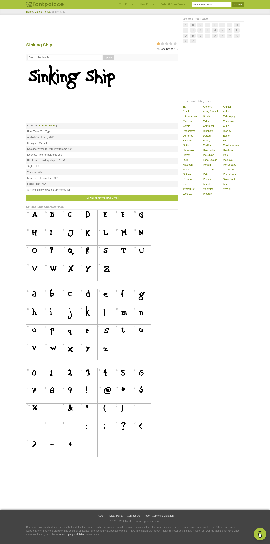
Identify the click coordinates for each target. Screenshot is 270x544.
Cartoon (187, 121)
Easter (226, 135)
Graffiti (207, 145)
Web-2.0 (187, 193)
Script (206, 184)
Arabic (186, 111)
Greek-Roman (231, 145)
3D (184, 106)
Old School (229, 169)
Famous (187, 140)
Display (227, 130)
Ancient (207, 106)
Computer (208, 126)
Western (207, 193)
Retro (206, 174)
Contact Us (133, 515)
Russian (207, 179)
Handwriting (209, 150)
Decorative (189, 130)
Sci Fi (186, 184)
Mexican (188, 164)
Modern (207, 164)
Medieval (228, 159)
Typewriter (188, 188)
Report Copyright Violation (159, 515)
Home (29, 11)
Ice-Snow (208, 155)
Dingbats (208, 130)
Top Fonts (126, 4)
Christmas (229, 121)
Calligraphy (229, 116)
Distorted (188, 135)
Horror (186, 155)
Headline (228, 150)
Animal (227, 106)
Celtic (206, 121)
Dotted (207, 135)
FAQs (99, 515)
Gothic (186, 145)
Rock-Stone (229, 174)
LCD (185, 159)
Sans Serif (229, 179)
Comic (186, 126)
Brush (206, 116)
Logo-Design (210, 159)
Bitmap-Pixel (190, 116)
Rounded (188, 179)
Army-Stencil (210, 111)
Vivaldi (227, 188)
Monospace (229, 164)
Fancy (206, 140)
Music (186, 169)
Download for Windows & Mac (102, 198)
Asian (226, 111)
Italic (225, 155)
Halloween (188, 150)
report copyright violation (72, 534)
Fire (225, 140)
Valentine (208, 188)
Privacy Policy (115, 515)
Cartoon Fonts (42, 11)
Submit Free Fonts (172, 4)
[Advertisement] (102, 29)
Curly (226, 126)
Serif (225, 184)
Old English (209, 169)
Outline (187, 174)
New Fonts (147, 4)
